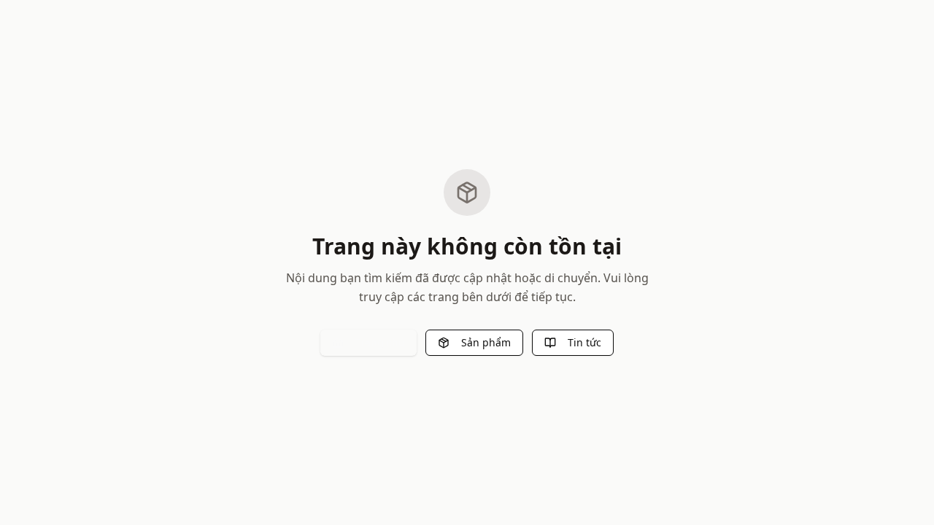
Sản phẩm (486, 342)
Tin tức (584, 342)
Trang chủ (380, 342)
